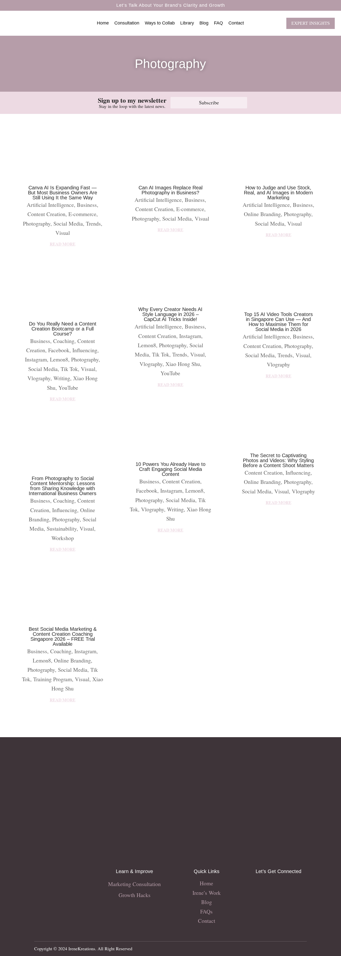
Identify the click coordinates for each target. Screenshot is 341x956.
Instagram (36, 359)
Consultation (126, 23)
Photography (36, 223)
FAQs (206, 911)
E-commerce (82, 214)
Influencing (84, 350)
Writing (61, 378)
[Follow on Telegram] (298, 885)
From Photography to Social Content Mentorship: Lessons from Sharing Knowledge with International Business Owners (62, 486)
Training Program (52, 679)
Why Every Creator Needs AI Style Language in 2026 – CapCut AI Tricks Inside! (170, 314)
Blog (203, 23)
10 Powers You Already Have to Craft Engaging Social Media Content (170, 469)
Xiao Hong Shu (183, 363)
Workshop (62, 538)
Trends (93, 223)
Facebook (58, 350)
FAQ (218, 23)
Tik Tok (69, 368)
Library (187, 23)
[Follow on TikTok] (278, 885)
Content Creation (46, 214)
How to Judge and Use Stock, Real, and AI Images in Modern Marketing (278, 192)
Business (87, 204)
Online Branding (72, 660)
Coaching (63, 340)
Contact (236, 23)
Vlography (38, 378)
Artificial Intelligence (50, 204)
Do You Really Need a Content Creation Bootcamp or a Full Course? (62, 328)
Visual (62, 232)
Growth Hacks (135, 895)
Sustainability (62, 528)
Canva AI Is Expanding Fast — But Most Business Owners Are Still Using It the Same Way (62, 192)
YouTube (68, 387)
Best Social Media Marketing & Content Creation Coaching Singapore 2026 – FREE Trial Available (63, 636)
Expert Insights (310, 23)
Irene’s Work (206, 892)
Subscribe (209, 102)
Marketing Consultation (134, 884)
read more (62, 244)
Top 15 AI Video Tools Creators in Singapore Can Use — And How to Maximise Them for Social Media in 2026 (278, 322)
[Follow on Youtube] (288, 885)
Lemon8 (59, 359)
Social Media (68, 223)
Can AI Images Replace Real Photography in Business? (170, 190)
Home (103, 23)
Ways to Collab (160, 23)
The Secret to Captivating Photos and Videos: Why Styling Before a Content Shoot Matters (278, 460)
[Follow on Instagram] (258, 885)
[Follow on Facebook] (268, 885)
